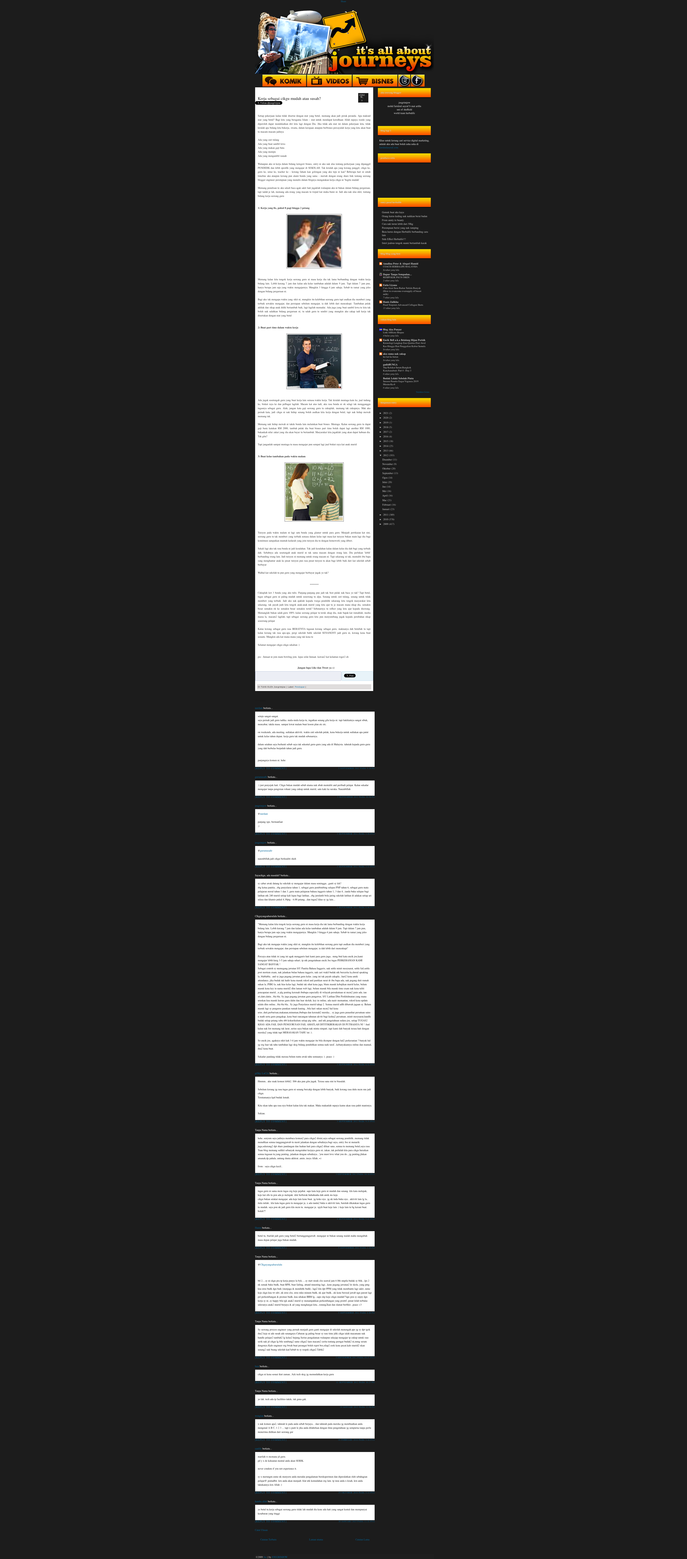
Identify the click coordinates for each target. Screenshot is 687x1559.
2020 (386, 417)
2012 (386, 455)
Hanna (258, 1227)
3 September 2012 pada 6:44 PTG (356, 907)
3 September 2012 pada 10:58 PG (356, 797)
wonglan (259, 1415)
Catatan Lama (362, 1539)
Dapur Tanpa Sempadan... (397, 274)
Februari (387, 504)
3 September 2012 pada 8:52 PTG (356, 1064)
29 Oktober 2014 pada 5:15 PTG (356, 1492)
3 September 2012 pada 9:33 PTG (356, 1121)
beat (257, 1366)
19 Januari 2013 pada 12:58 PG (357, 1407)
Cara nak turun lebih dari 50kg (397, 224)
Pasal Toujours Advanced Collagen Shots (403, 304)
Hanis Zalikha (390, 302)
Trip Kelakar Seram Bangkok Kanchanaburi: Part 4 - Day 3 (397, 369)
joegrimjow (261, 805)
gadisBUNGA (390, 364)
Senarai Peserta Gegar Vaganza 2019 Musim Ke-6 (400, 383)
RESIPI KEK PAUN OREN (396, 277)
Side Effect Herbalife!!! (394, 239)
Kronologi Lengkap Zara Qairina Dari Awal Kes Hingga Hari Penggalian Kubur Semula (404, 344)
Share (343, 1)
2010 (386, 519)
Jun (384, 486)
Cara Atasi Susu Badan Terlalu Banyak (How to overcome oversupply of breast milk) (402, 291)
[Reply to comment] (271, 768)
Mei (384, 491)
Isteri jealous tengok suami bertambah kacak (404, 243)
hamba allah (261, 1501)
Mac (384, 500)
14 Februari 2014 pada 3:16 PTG (356, 1439)
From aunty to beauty (393, 220)
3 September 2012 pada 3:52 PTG (356, 866)
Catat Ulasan (261, 1530)
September (388, 473)
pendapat (300, 687)
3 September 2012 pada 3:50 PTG (356, 833)
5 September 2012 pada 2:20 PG (356, 1247)
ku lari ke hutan (390, 356)
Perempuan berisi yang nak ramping (400, 227)
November (388, 464)
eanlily (258, 1448)
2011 (386, 514)
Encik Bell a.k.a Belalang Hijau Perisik (404, 340)
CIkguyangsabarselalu (271, 1264)
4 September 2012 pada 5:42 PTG (356, 1219)
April (385, 495)
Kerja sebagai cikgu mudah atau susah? (289, 98)
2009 (386, 524)
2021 (386, 413)
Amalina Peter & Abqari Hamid (400, 263)
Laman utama (316, 1539)
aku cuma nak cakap (394, 354)
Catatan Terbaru (268, 1539)
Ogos (385, 477)
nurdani (259, 708)
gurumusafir (261, 777)
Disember (387, 459)
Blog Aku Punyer (392, 329)
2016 (386, 436)
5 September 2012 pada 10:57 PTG (355, 1357)
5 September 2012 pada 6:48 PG (356, 1312)
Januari (386, 509)
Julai (385, 482)
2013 (386, 450)
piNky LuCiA (262, 1073)
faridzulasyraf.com (388, 147)
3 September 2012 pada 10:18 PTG (355, 1174)
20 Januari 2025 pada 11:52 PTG (356, 1521)
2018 (386, 427)
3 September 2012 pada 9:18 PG (356, 768)
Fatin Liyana (390, 285)
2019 (386, 422)
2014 (386, 446)
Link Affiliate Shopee (393, 332)
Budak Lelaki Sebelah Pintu (398, 378)
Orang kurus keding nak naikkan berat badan (404, 216)
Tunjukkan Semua (422, 392)
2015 (386, 441)
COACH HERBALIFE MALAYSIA (400, 266)
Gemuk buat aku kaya (393, 212)
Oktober (386, 468)
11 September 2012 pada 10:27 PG (355, 1382)
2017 (386, 431)
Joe (265, 1557)
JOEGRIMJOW (280, 1557)
